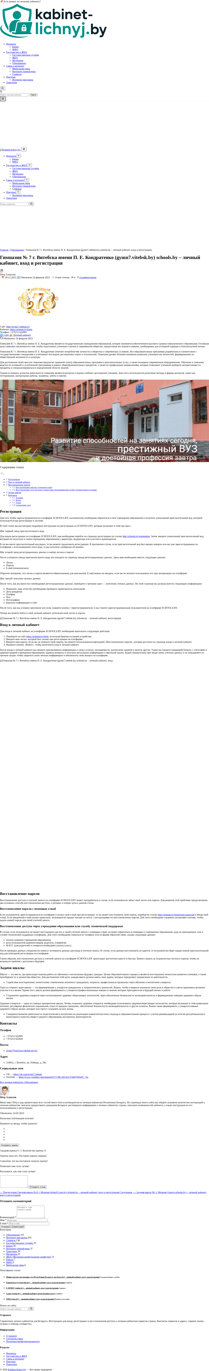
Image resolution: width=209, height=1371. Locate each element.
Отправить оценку (9, 1145)
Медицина (17, 60)
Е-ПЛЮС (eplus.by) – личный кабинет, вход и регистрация (32, 1288)
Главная (4, 250)
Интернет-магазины (22, 79)
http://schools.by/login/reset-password (176, 914)
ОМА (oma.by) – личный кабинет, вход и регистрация (30, 1299)
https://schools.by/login (21, 329)
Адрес (18, 502)
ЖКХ (15, 57)
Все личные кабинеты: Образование (19, 1082)
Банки (15, 46)
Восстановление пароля (19, 485)
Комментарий (8, 1217)
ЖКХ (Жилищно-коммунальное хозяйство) (29, 1257)
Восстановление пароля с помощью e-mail (34, 487)
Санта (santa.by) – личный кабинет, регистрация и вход (31, 1293)
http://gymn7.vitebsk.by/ (18, 326)
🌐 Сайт (4, 335)
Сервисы (17, 74)
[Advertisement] (104, 124)
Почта (18, 500)
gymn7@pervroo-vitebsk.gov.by (21, 1050)
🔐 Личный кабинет (20, 335)
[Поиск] (31, 204)
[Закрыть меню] (24, 149)
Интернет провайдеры (24, 71)
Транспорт (11, 82)
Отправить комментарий (12, 1227)
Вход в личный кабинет (19, 482)
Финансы (11, 44)
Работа (10, 1259)
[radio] (107, 1128)
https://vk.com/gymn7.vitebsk (27, 1074)
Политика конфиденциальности (23, 1341)
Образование (19, 63)
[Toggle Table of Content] (2, 474)
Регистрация (14, 479)
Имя (3, 1220)
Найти (33, 95)
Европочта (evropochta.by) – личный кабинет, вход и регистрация (35, 1282)
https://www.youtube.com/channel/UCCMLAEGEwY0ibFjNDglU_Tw (53, 1077)
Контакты (12, 495)
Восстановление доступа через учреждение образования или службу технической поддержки (56, 490)
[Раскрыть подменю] (18, 156)
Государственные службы (25, 55)
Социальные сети (23, 505)
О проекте (11, 1336)
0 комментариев (87, 277)
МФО (15, 49)
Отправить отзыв (37, 1187)
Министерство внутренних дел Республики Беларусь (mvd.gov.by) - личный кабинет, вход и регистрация (53, 1277)
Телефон (19, 498)
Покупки (11, 77)
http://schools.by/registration (136, 536)
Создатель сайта (14, 1338)
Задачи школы (14, 492)
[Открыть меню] (3, 98)
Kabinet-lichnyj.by (17, 1369)
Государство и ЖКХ (16, 52)
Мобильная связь (21, 68)
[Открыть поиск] (2, 88)
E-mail (4, 1223)
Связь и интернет (15, 66)
